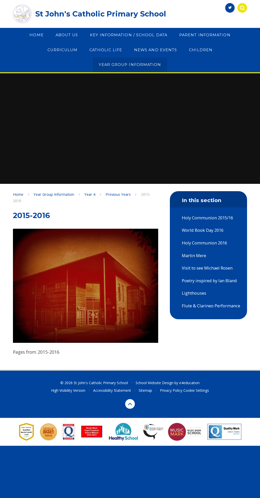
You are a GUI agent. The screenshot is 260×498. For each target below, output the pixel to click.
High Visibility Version (68, 390)
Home (18, 194)
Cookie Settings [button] (196, 390)
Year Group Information (54, 194)
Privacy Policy (171, 390)
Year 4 (89, 194)
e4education (189, 382)
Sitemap (145, 390)
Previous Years (118, 194)
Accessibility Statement (112, 390)
